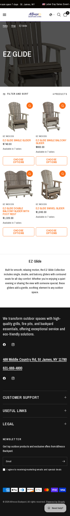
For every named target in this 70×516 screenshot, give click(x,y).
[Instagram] (16, 344)
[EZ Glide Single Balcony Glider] (51, 116)
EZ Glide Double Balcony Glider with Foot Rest (16, 211)
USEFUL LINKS (15, 410)
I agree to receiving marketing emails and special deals (34, 469)
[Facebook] (7, 344)
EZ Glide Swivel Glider (50, 208)
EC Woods (8, 136)
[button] (52, 14)
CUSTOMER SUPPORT (21, 397)
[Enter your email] (63, 461)
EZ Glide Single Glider (17, 140)
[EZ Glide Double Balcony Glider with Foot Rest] (18, 185)
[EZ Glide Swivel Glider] (51, 185)
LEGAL (8, 423)
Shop (13, 25)
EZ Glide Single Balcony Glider (51, 142)
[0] (64, 14)
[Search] (59, 14)
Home (5, 25)
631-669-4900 (12, 367)
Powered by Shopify (55, 501)
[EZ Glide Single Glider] (18, 116)
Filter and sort (18, 93)
